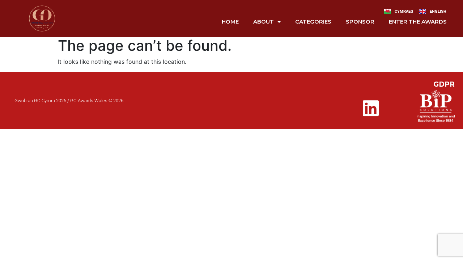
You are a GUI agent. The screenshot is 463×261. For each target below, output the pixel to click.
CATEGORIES (313, 21)
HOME (230, 21)
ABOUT (263, 21)
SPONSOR (360, 21)
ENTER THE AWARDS (418, 21)
